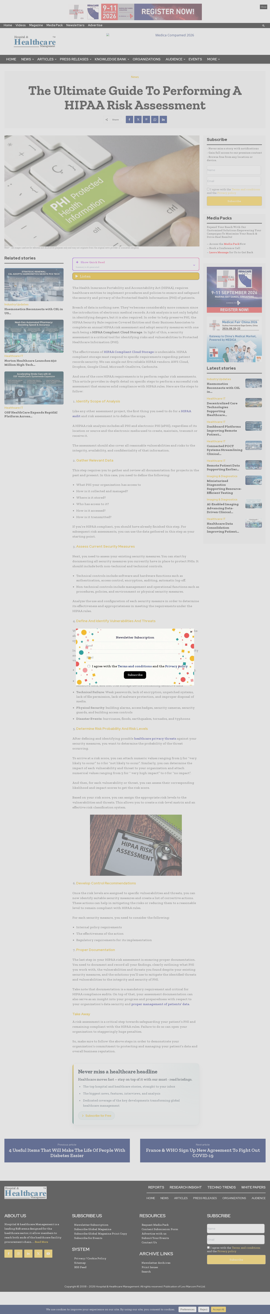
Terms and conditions (135, 666)
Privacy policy (176, 666)
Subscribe (135, 675)
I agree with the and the (139, 666)
